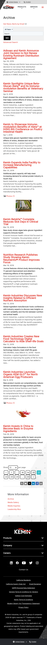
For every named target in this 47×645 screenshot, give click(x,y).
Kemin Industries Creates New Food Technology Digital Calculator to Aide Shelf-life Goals (23, 339)
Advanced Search (10, 42)
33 (28, 477)
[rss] (22, 483)
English (28, 2)
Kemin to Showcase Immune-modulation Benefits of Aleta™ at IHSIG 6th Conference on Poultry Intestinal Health (22, 128)
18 (22, 472)
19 (28, 472)
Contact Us (23, 569)
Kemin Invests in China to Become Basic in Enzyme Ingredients (18, 429)
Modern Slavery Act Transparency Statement (23, 603)
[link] (24, 531)
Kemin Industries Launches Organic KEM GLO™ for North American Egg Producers (20, 374)
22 (6, 477)
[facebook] (17, 563)
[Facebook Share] (37, 483)
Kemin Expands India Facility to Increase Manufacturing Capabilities (21, 165)
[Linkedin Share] (33, 483)
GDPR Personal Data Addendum (23, 588)
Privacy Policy (23, 607)
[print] (41, 483)
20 (33, 472)
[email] (25, 483)
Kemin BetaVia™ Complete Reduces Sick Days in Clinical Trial (20, 222)
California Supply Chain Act (16, 584)
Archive (11, 499)
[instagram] (37, 563)
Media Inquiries (14, 506)
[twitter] (31, 563)
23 (12, 477)
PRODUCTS (22, 7)
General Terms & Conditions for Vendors (23, 592)
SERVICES (34, 7)
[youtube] (24, 563)
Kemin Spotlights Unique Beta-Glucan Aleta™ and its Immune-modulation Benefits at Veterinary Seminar (23, 87)
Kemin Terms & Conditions (23, 600)
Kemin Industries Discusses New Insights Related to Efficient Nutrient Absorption (22, 298)
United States (13, 2)
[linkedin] (11, 563)
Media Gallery (13, 502)
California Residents (23, 580)
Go (7, 38)
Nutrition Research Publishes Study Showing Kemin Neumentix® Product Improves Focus (21, 258)
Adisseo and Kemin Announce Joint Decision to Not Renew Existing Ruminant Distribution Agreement (21, 54)
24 (17, 477)
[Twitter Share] (29, 483)
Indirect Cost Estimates (23, 596)
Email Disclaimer (35, 584)
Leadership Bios (14, 509)
